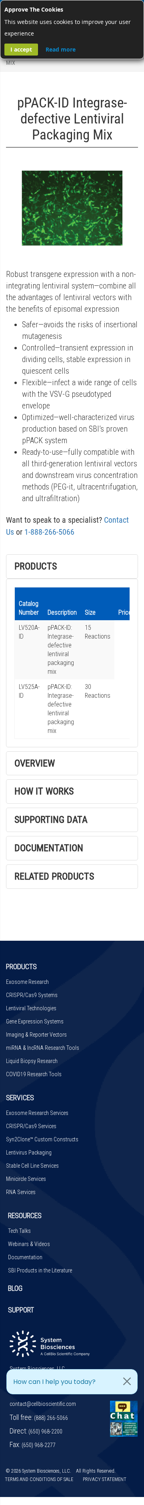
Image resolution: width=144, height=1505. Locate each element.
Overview (34, 763)
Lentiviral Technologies (31, 1008)
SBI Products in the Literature (40, 1270)
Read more (61, 49)
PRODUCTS (21, 966)
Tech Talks (19, 1231)
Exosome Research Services (37, 1113)
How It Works (44, 791)
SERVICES (20, 1097)
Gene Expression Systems (35, 1021)
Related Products (54, 876)
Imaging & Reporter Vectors (36, 1034)
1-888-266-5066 (49, 532)
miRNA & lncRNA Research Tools (42, 1048)
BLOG (15, 1288)
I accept (21, 49)
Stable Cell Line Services (32, 1166)
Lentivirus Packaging (29, 1152)
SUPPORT (21, 1310)
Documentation (48, 848)
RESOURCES (25, 1215)
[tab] (72, 566)
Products (35, 566)
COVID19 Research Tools (34, 1074)
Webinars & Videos (29, 1244)
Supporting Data (51, 819)
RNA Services (21, 1192)
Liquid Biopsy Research (32, 1061)
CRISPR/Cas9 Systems (32, 995)
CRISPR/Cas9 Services (31, 1126)
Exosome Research (27, 982)
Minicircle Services (26, 1179)
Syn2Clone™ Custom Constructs (42, 1139)
